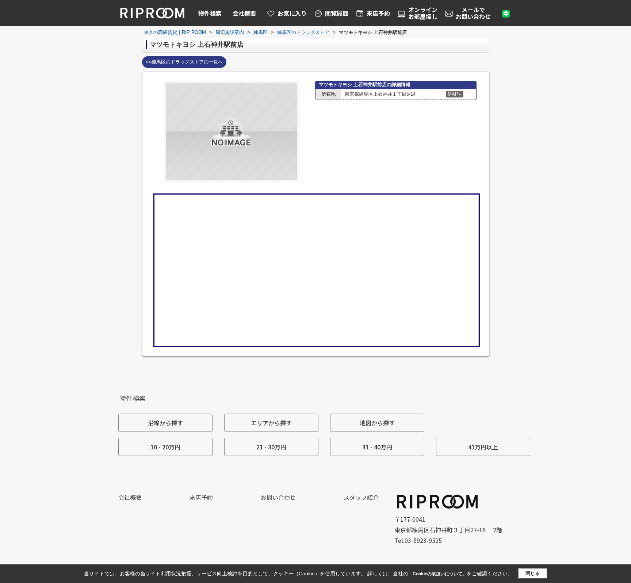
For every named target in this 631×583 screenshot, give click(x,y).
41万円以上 (483, 446)
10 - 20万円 (165, 446)
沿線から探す (165, 422)
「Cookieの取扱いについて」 (437, 573)
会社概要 (244, 13)
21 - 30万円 (271, 446)
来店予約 (201, 497)
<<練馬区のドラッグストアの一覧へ (184, 62)
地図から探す (377, 422)
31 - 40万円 (377, 446)
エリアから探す (271, 422)
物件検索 (210, 13)
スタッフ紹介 (361, 497)
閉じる (532, 573)
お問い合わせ (278, 497)
